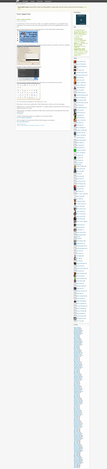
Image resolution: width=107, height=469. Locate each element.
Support (32, 1)
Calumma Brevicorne (81, 102)
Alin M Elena (79, 77)
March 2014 (76, 397)
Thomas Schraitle (80, 311)
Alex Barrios (79, 70)
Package (76, 50)
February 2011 (77, 433)
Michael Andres (79, 224)
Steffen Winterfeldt (80, 301)
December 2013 (77, 400)
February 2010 (77, 445)
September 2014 (77, 391)
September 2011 (77, 426)
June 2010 (76, 441)
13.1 (82, 31)
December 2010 (77, 435)
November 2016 (77, 365)
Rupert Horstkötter (80, 278)
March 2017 (76, 361)
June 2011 (76, 429)
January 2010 (77, 446)
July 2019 (76, 335)
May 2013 (76, 407)
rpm (87, 52)
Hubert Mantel (79, 142)
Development (48, 1)
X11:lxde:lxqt (20, 113)
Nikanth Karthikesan (80, 245)
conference (77, 40)
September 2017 (77, 355)
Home (19, 3)
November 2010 (77, 436)
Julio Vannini (79, 188)
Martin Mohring (79, 218)
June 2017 (76, 358)
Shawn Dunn (79, 288)
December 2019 (77, 330)
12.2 (75, 31)
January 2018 (77, 351)
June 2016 (76, 370)
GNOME (82, 43)
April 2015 (76, 384)
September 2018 (77, 344)
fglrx (75, 43)
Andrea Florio (79, 80)
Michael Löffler (79, 227)
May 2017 (76, 359)
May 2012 (76, 418)
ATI (83, 33)
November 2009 (77, 448)
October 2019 (77, 332)
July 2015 (76, 381)
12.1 (83, 30)
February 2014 (77, 398)
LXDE (75, 47)
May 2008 (76, 466)
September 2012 (77, 414)
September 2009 (77, 450)
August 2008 (76, 463)
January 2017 (77, 363)
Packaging (32, 125)
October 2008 (77, 461)
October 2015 (77, 378)
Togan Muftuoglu (80, 313)
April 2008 (76, 467)
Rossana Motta (79, 276)
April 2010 (76, 443)
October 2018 (77, 343)
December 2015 (77, 376)
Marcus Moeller (79, 211)
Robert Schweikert (80, 273)
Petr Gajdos (79, 253)
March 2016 (76, 373)
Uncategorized (36, 125)
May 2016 (76, 371)
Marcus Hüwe (79, 206)
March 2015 (76, 385)
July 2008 (76, 464)
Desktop (22, 125)
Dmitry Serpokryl (80, 127)
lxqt (24, 3)
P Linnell (78, 238)
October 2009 (77, 449)
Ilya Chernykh (79, 145)
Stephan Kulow (79, 112)
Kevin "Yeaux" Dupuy (81, 193)
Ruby (75, 53)
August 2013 (76, 404)
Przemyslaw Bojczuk (81, 248)
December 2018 (77, 341)
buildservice (76, 34)
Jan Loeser (78, 157)
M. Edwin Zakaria (80, 203)
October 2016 (77, 366)
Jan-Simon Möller (80, 166)
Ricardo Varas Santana (81, 268)
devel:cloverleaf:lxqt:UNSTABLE (24, 117)
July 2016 (76, 369)
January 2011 (77, 434)
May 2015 (76, 383)
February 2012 (77, 421)
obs (78, 47)
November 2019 (77, 331)
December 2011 (77, 423)
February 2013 (77, 410)
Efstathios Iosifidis (80, 130)
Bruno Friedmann (80, 100)
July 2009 (76, 452)
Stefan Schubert (80, 298)
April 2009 (76, 455)
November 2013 (77, 401)
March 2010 (76, 444)
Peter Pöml (78, 250)
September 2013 (77, 403)
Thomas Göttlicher (80, 308)
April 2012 (76, 419)
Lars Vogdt (78, 198)
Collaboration (77, 37)
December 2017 (77, 352)
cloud (81, 35)
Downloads (25, 1)
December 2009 (77, 447)
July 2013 (76, 405)
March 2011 (76, 432)
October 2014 (77, 390)
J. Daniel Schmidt (80, 150)
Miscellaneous (26, 125)
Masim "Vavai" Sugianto (81, 221)
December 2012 (77, 412)
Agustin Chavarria (80, 64)
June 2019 (76, 336)
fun (79, 43)
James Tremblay (80, 152)
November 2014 (77, 389)
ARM (79, 33)
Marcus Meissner (80, 208)
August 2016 (76, 368)
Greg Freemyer (79, 137)
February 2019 (77, 339)
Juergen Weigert (80, 186)
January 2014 (77, 399)
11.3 (75, 30)
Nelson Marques (80, 240)
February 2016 (77, 374)
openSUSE (79, 49)
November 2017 (77, 353)
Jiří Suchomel (79, 176)
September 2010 (77, 438)
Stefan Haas (79, 293)
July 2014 (76, 393)
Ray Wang (78, 260)
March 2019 (76, 338)
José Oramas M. (80, 181)
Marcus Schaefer (80, 213)
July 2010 (76, 440)
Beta (86, 33)
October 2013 (77, 402)
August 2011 (76, 427)
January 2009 (77, 458)
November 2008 (77, 460)
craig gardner (79, 115)
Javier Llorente (79, 168)
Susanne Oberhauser (81, 306)
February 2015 (77, 386)
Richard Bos (79, 271)
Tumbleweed (80, 53)
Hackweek (76, 44)
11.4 (79, 30)
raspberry (76, 52)
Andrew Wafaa (79, 87)
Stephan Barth (79, 117)
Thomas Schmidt (80, 120)
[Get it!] (81, 15)
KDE (80, 44)
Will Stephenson (80, 318)
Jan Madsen (79, 160)
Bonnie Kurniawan (80, 97)
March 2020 (76, 327)
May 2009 (76, 454)
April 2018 (76, 348)
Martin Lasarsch (80, 216)
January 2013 (77, 411)
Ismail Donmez (79, 147)
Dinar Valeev (79, 122)
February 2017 (77, 362)
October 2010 (77, 437)
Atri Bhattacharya (80, 92)
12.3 (79, 31)
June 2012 (76, 417)
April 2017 (76, 360)
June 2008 (76, 465)
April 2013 (76, 408)
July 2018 (76, 346)
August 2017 (76, 356)
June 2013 (76, 406)
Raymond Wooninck (80, 263)
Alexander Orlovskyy (81, 75)
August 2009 (76, 451)
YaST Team (79, 321)
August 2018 (76, 345)
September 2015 (77, 379)
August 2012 (76, 415)
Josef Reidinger (79, 183)
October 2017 (77, 354)
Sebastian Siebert (80, 286)
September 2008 (77, 462)
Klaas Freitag (79, 196)
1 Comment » (42, 125)
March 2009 (76, 456)
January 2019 (77, 340)
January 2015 (77, 387)
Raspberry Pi (82, 52)
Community (40, 1)
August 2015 (76, 380)
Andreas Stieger (80, 85)
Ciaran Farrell (79, 110)
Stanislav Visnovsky (81, 291)
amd (76, 33)
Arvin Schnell (79, 90)
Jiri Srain (78, 173)
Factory (82, 41)
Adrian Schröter (79, 61)
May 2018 (76, 347)
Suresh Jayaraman (80, 303)
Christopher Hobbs (80, 107)
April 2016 (76, 372)
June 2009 (76, 453)
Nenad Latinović (80, 243)
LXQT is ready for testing (23, 19)
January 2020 (77, 329)
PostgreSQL (80, 50)
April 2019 (76, 337)
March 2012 (76, 420)
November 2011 (77, 424)
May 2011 (76, 430)
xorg (75, 55)
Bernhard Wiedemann (81, 95)
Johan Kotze (79, 178)
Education (83, 40)
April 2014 (76, 396)
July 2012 (76, 416)
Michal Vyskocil (79, 232)
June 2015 (76, 382)
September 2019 (77, 333)
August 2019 (76, 334)
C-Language (76, 35)
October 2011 (77, 425)
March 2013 (76, 409)
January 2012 (77, 422)
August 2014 (76, 392)
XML (85, 53)
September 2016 (77, 367)
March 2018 (76, 349)
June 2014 (76, 394)
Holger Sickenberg (80, 140)
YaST (79, 55)
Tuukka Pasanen (80, 316)
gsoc (86, 43)
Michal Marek (79, 229)
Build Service (82, 34)
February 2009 (77, 457)
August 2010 (76, 439)
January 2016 (77, 375)
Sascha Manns (79, 281)
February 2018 (77, 350)
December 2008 (77, 459)
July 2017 (76, 357)
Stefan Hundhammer (81, 296)
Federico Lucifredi (80, 135)
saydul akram (79, 283)
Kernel (77, 46)
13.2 (86, 31)
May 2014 (76, 395)
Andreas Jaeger (79, 82)
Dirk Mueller (79, 125)
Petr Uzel (78, 258)
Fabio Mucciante (80, 132)
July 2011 (76, 428)
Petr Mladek (79, 255)
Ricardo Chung (79, 266)
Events (78, 41)
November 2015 (77, 377)
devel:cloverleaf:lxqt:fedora (23, 121)
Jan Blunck (78, 155)
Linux (84, 46)
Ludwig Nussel (79, 201)
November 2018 (77, 342)
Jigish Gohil (79, 171)
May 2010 (76, 442)
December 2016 (77, 364)
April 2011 (76, 431)
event (75, 41)
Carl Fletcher (79, 105)
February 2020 (77, 328)
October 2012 (77, 413)
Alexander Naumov (80, 72)
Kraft (81, 46)
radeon (85, 50)
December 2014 (77, 388)
